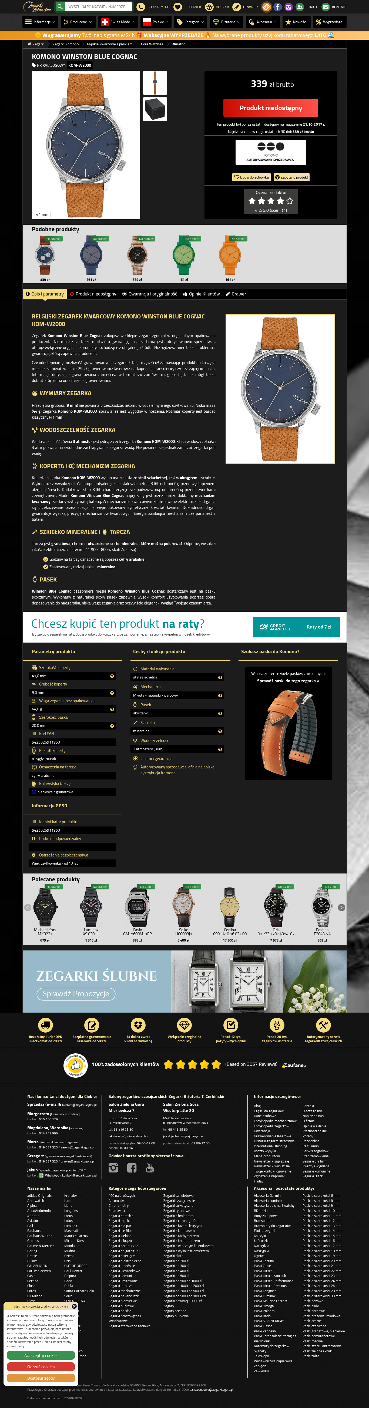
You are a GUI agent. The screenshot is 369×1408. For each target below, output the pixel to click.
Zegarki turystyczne (178, 1205)
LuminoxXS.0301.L (91, 932)
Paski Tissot (263, 1326)
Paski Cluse (262, 1265)
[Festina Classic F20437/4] (322, 906)
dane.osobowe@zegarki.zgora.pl (211, 1389)
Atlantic (33, 1215)
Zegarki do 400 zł (176, 1271)
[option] (185, 984)
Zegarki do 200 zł (176, 1261)
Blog (257, 1106)
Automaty (116, 1200)
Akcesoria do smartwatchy (274, 1205)
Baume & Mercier (40, 1245)
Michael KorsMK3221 (45, 932)
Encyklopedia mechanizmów (275, 1121)
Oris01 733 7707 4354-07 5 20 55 (276, 934)
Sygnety (260, 1351)
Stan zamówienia (316, 1156)
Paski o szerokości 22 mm (322, 1271)
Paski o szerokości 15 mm (322, 1235)
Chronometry (119, 1205)
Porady (308, 1136)
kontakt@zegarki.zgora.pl (79, 1104)
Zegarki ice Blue (121, 1230)
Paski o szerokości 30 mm (322, 1296)
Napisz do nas (313, 1116)
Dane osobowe (265, 1116)
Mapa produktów (267, 1156)
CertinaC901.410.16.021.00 (230, 932)
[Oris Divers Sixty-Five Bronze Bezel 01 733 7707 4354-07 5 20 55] (276, 906)
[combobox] (98, 6)
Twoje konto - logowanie (272, 1171)
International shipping (270, 1146)
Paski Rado (262, 1316)
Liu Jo (68, 1205)
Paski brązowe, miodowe (321, 1316)
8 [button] (330, 1008)
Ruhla (68, 1285)
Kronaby (70, 1195)
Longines (71, 1210)
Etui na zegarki (265, 1230)
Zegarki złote (173, 1255)
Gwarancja (262, 1131)
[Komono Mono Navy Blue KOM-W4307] (91, 255)
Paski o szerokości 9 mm (321, 1205)
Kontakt (308, 1106)
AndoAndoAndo (39, 1210)
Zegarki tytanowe (176, 1210)
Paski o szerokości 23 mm (322, 1275)
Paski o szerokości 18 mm (322, 1251)
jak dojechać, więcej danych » (128, 1136)
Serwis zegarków (315, 1151)
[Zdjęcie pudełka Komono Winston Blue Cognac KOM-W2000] (155, 109)
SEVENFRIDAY (74, 1301)
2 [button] (298, 1008)
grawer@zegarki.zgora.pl (78, 1161)
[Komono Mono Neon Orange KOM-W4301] (230, 255)
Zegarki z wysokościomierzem (186, 1251)
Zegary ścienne (174, 1311)
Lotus (68, 1220)
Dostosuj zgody (41, 1378)
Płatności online (315, 1131)
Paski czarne (312, 1321)
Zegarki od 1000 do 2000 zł (183, 1285)
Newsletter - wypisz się (272, 1166)
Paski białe (311, 1306)
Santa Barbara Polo (79, 1291)
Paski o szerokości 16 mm (322, 1240)
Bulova (32, 1261)
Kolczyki (260, 1235)
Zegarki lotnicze (121, 1285)
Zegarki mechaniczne (125, 1291)
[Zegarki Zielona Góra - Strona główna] (37, 6)
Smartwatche (119, 1210)
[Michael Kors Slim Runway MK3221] (45, 906)
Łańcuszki (261, 1240)
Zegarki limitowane (123, 1281)
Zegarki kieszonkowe (124, 1271)
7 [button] (325, 1008)
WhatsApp (51, 1175)
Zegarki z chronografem (181, 1220)
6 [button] (319, 1008)
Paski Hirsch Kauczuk (270, 1275)
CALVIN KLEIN (37, 1265)
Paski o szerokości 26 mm (322, 1285)
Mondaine (71, 1245)
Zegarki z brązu (120, 1240)
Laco (67, 1200)
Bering (32, 1251)
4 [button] (308, 1008)
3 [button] (303, 1008)
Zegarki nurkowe (121, 1306)
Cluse (31, 1285)
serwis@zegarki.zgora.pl (77, 1147)
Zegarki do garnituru (124, 1251)
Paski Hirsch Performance (273, 1281)
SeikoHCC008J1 (183, 932)
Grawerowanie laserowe (272, 1136)
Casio (31, 1275)
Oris (67, 1261)
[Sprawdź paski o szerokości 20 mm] (288, 730)
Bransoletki (262, 1220)
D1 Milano (34, 1296)
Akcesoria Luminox (268, 1200)
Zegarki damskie (121, 1215)
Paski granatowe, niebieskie (324, 1331)
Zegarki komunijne (316, 1171)
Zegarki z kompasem (179, 1230)
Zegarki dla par (120, 1225)
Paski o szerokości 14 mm (322, 1230)
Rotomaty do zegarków (271, 1346)
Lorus (68, 1215)
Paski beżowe (313, 1301)
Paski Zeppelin (265, 1331)
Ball (30, 1225)
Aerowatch (35, 1200)
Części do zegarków (269, 1111)
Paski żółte (311, 1356)
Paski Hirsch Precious (270, 1285)
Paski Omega (264, 1306)
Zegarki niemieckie (123, 1301)
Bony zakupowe (266, 1215)
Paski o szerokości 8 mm (321, 1200)
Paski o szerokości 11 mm (322, 1215)
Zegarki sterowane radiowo (129, 1326)
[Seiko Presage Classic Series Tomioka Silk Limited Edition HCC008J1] (183, 906)
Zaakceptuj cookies (41, 1355)
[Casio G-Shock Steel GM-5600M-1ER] (137, 906)
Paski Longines (265, 1291)
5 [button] (314, 1008)
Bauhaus (34, 1230)
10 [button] (341, 1008)
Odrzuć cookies (41, 1367)
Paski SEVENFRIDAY (269, 1321)
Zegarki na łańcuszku (124, 1296)
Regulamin (311, 1146)
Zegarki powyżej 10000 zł (182, 1301)
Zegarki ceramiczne (123, 1245)
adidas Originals (39, 1195)
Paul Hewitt (73, 1271)
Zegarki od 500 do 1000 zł (182, 1281)
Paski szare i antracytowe (322, 1346)
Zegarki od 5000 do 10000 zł (184, 1296)
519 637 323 (48, 1147)
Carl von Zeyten (39, 1271)
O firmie (309, 1121)
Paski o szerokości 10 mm (322, 1210)
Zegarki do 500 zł (176, 1275)
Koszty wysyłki (265, 1151)
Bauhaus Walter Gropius (39, 1238)
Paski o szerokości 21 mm (322, 1265)
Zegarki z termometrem (181, 1240)
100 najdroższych (122, 1195)
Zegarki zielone (120, 1235)
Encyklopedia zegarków (271, 1126)
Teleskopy (261, 1356)
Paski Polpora (264, 1311)
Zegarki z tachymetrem (181, 1235)
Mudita (69, 1251)
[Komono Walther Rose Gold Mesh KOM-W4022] (137, 255)
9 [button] (335, 1008)
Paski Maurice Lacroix (270, 1301)
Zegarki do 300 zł (176, 1265)
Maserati (71, 1230)
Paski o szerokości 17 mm (322, 1245)
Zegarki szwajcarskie (179, 1200)
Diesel (31, 1301)
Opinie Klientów (204, 294)
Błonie (32, 1255)
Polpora (70, 1275)
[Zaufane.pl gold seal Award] (75, 1065)
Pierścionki (262, 1341)
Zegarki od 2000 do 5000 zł (183, 1291)
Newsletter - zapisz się (271, 1161)
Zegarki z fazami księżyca (182, 1225)
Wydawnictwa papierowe (273, 1361)
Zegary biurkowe (176, 1316)
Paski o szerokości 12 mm (322, 1220)
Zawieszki (261, 1371)
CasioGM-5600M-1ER (137, 932)
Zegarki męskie (120, 1220)
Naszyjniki (261, 1251)
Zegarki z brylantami (178, 1215)
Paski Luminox (265, 1296)
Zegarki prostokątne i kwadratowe (125, 1318)
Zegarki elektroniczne (125, 1261)
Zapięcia (260, 1366)
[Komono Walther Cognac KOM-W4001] (45, 255)
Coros (31, 1291)
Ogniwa (260, 1255)
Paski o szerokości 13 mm (322, 1225)
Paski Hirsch (263, 1271)
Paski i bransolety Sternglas (275, 1336)
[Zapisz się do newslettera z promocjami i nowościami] (266, 7)
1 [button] (292, 1008)
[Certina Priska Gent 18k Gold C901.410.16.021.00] (230, 906)
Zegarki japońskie (122, 1265)
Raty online (311, 1141)
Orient (69, 1255)
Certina (32, 1281)
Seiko (68, 1296)
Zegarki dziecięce (122, 1255)
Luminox (70, 1225)
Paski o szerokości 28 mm (322, 1291)
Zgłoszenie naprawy (269, 1176)
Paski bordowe (314, 1311)
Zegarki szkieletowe (178, 1195)
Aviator (32, 1220)
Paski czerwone (314, 1326)
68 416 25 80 (123, 1129)
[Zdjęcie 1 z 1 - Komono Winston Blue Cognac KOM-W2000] (280, 389)
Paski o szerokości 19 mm (322, 1255)
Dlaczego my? (313, 1111)
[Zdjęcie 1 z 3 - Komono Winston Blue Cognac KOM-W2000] (86, 145)
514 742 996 (48, 1133)
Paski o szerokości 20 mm (322, 1261)
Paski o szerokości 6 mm (321, 1195)
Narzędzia (261, 1245)
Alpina (32, 1205)
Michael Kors (74, 1240)
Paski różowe (313, 1341)
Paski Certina (264, 1261)
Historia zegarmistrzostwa (274, 1141)
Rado (68, 1281)
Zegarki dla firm (314, 1161)
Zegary (168, 1306)
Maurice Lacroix (76, 1235)
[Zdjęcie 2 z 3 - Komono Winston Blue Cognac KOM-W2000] (155, 83)
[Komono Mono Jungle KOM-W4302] (183, 255)
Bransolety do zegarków (272, 1225)
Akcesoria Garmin (267, 1195)
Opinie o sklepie (314, 1126)
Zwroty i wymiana (316, 1166)
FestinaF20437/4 (322, 932)
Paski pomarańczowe (319, 1336)
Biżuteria (261, 1210)
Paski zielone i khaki (318, 1351)
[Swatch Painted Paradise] (185, 984)
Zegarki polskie (120, 1311)
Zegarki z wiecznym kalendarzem (188, 1245)
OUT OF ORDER (76, 1265)
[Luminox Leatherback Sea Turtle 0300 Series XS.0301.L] (91, 906)
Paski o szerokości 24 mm (322, 1281)
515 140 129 (48, 1119)
